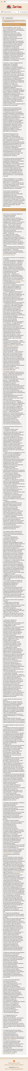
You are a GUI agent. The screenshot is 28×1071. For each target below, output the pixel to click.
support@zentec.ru (8, 853)
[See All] (3, 18)
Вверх (21, 1064)
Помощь (6, 1064)
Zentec (17, 1067)
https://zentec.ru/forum (9, 254)
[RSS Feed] (14, 1061)
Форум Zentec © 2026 (14, 1063)
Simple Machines (19, 1069)
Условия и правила (14, 1064)
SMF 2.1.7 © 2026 (9, 1069)
